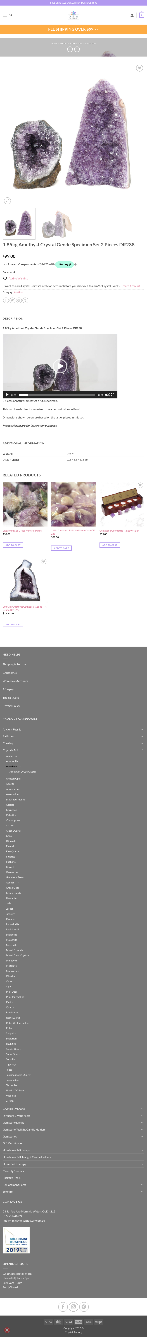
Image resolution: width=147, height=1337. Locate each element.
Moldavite (11, 960)
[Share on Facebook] (6, 300)
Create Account (130, 286)
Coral (9, 835)
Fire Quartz (12, 851)
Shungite (11, 1043)
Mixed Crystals (14, 950)
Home (54, 43)
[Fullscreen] (113, 395)
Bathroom (9, 736)
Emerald (10, 846)
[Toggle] (142, 729)
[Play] (8, 395)
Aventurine (12, 794)
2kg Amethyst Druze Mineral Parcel (22, 530)
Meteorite (11, 944)
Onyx (9, 981)
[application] (60, 366)
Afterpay (8, 689)
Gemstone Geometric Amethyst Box (119, 530)
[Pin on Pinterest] (19, 300)
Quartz (10, 1007)
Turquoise (11, 1085)
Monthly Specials (13, 1171)
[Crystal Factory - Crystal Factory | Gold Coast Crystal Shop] (73, 15)
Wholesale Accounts (15, 681)
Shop (63, 43)
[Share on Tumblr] (25, 300)
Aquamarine (13, 788)
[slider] (57, 395)
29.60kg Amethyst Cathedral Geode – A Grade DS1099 (24, 608)
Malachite (11, 939)
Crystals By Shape (14, 1108)
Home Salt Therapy (14, 1164)
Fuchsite (11, 861)
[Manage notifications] (7, 1330)
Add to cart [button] (13, 545)
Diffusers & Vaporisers (16, 1115)
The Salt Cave (11, 697)
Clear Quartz (13, 830)
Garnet (10, 866)
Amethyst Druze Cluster (23, 771)
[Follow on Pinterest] (84, 1307)
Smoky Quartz (14, 1048)
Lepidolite (11, 934)
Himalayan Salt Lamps (16, 1150)
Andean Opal (13, 778)
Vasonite (11, 1095)
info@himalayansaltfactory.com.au (24, 1220)
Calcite (10, 804)
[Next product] (70, 49)
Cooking (8, 743)
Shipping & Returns (14, 664)
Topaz (9, 1069)
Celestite (11, 815)
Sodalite (10, 1059)
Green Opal (12, 887)
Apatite (10, 783)
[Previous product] (77, 49)
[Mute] (107, 395)
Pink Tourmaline (15, 996)
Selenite (8, 1191)
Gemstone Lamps (13, 1122)
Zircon (10, 1100)
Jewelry (10, 913)
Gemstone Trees (15, 877)
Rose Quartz (13, 1017)
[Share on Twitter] (12, 300)
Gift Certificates (12, 1143)
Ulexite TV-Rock (15, 1090)
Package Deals (11, 1177)
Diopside (11, 840)
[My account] (132, 15)
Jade (8, 903)
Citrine (10, 825)
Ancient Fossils (12, 729)
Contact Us (10, 672)
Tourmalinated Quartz (18, 1074)
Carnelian (11, 809)
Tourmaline (12, 1080)
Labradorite (12, 924)
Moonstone (12, 970)
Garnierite (12, 872)
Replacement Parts (14, 1184)
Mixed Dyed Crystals (17, 955)
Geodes (10, 882)
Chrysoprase (13, 820)
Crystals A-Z (75, 43)
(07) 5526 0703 (12, 1216)
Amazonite (12, 761)
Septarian (11, 1038)
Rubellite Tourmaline (17, 1022)
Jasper (9, 908)
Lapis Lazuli (12, 929)
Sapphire (11, 1033)
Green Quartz (13, 892)
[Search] (11, 15)
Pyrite (9, 1002)
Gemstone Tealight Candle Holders (24, 1129)
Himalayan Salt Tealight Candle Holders (27, 1157)
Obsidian (11, 976)
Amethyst (90, 43)
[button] (5, 15)
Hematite (11, 898)
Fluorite (10, 856)
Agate (9, 756)
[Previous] (10, 134)
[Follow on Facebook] (63, 1307)
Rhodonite (12, 1012)
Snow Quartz (13, 1054)
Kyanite (10, 918)
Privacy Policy (11, 705)
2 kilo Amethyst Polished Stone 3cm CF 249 (73, 532)
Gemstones (10, 1136)
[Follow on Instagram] (73, 1307)
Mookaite (11, 965)
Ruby (9, 1028)
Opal (8, 986)
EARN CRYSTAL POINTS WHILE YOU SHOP (73, 2)
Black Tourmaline (15, 799)
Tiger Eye (11, 1064)
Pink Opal (11, 991)
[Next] (137, 134)
